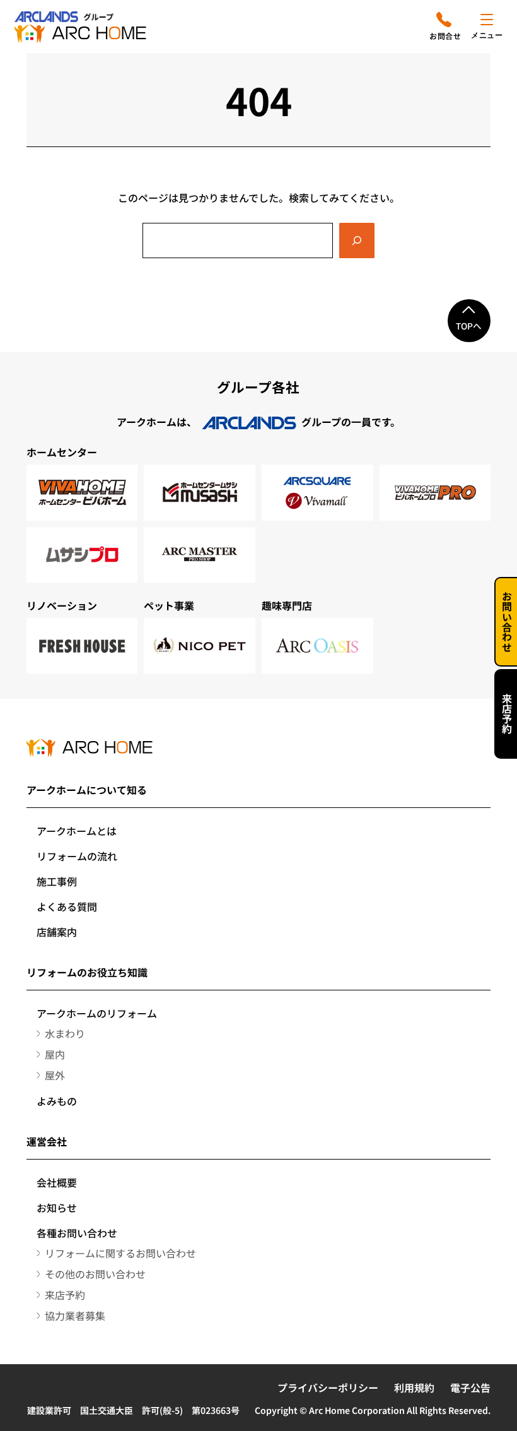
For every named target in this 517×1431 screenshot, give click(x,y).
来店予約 (506, 714)
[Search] (357, 240)
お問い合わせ (506, 621)
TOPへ (469, 325)
